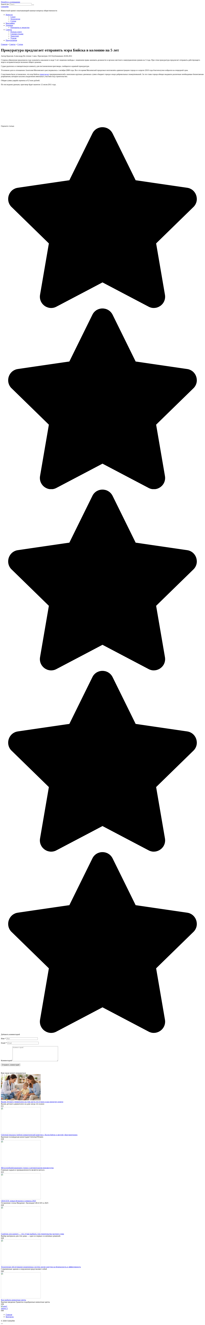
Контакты (10, 1317)
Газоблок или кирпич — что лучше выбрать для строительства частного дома (32, 1234)
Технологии (15, 19)
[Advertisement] (72, 106)
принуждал (44, 74)
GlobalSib (5, 7)
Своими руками (16, 34)
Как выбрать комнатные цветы (13, 1300)
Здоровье (9, 25)
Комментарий (6, 1061)
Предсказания (11, 40)
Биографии (10, 23)
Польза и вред (16, 32)
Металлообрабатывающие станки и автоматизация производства (27, 1168)
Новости (9, 15)
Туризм (13, 38)
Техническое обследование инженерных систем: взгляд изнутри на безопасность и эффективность (41, 1267)
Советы (9, 30)
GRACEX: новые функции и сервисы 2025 (18, 1201)
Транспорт (14, 36)
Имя (3, 1039)
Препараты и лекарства (19, 27)
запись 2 (4, 1308)
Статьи (13, 21)
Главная (9, 1315)
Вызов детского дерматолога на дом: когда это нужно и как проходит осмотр (32, 1102)
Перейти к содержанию (10, 2)
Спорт (13, 17)
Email (4, 1043)
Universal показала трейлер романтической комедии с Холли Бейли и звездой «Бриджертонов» (39, 1135)
